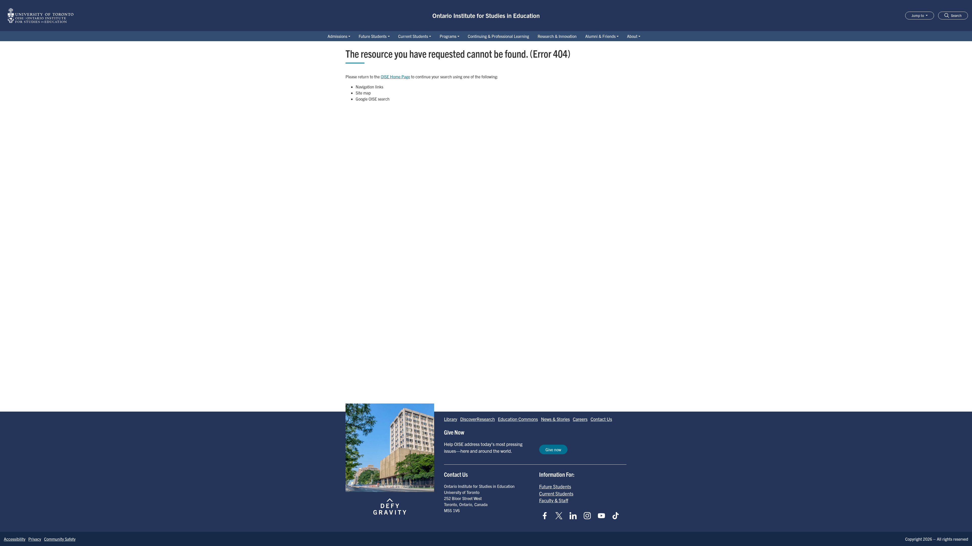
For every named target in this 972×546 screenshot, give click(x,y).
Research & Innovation (557, 36)
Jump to (918, 15)
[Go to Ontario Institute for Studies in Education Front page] (40, 15)
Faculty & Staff (553, 500)
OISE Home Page (395, 76)
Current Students (413, 36)
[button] (953, 15)
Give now (553, 449)
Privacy (34, 538)
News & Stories (555, 419)
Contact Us (601, 419)
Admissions (337, 36)
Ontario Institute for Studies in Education (486, 15)
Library (450, 419)
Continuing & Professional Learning (498, 36)
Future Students (373, 36)
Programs (448, 36)
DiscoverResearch (477, 419)
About (632, 36)
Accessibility (14, 538)
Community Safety (59, 538)
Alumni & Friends (600, 36)
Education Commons (518, 419)
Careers (580, 419)
